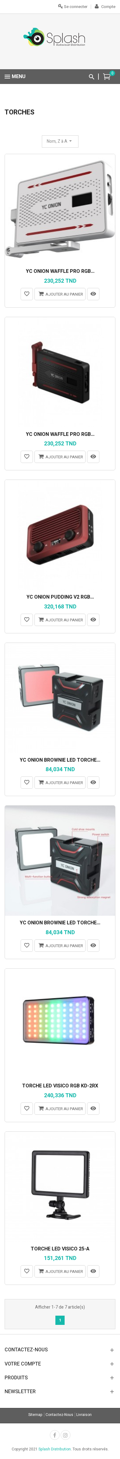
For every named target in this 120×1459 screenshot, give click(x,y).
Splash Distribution (54, 1449)
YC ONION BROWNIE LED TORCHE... (60, 760)
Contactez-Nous (59, 1414)
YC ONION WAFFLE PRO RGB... (60, 271)
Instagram (65, 1435)
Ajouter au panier (64, 294)
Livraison (84, 1414)
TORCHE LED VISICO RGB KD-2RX (60, 1086)
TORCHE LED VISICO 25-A (60, 1249)
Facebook (55, 1435)
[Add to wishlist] (27, 294)
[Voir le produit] (93, 294)
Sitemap (35, 1414)
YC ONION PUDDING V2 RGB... (60, 597)
